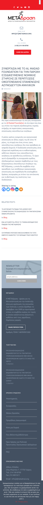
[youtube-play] (25, 7)
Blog (5, 217)
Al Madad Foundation (15, 123)
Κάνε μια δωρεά (12, 428)
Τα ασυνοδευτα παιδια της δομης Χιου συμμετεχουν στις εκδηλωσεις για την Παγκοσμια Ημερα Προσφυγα (21, 211)
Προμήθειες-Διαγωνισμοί (16, 420)
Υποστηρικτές (11, 399)
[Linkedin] (17, 189)
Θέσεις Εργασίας (13, 413)
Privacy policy (23, 502)
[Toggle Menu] (40, 2)
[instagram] (29, 7)
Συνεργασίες (11, 406)
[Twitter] (8, 189)
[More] (21, 189)
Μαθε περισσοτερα (15, 327)
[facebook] (14, 7)
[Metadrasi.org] (21, 17)
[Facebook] (4, 189)
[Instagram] (12, 189)
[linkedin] (21, 7)
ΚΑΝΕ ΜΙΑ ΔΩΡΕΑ (22, 52)
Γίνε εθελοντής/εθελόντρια (17, 435)
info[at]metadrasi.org (22, 34)
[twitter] (17, 7)
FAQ (7, 452)
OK (16, 502)
